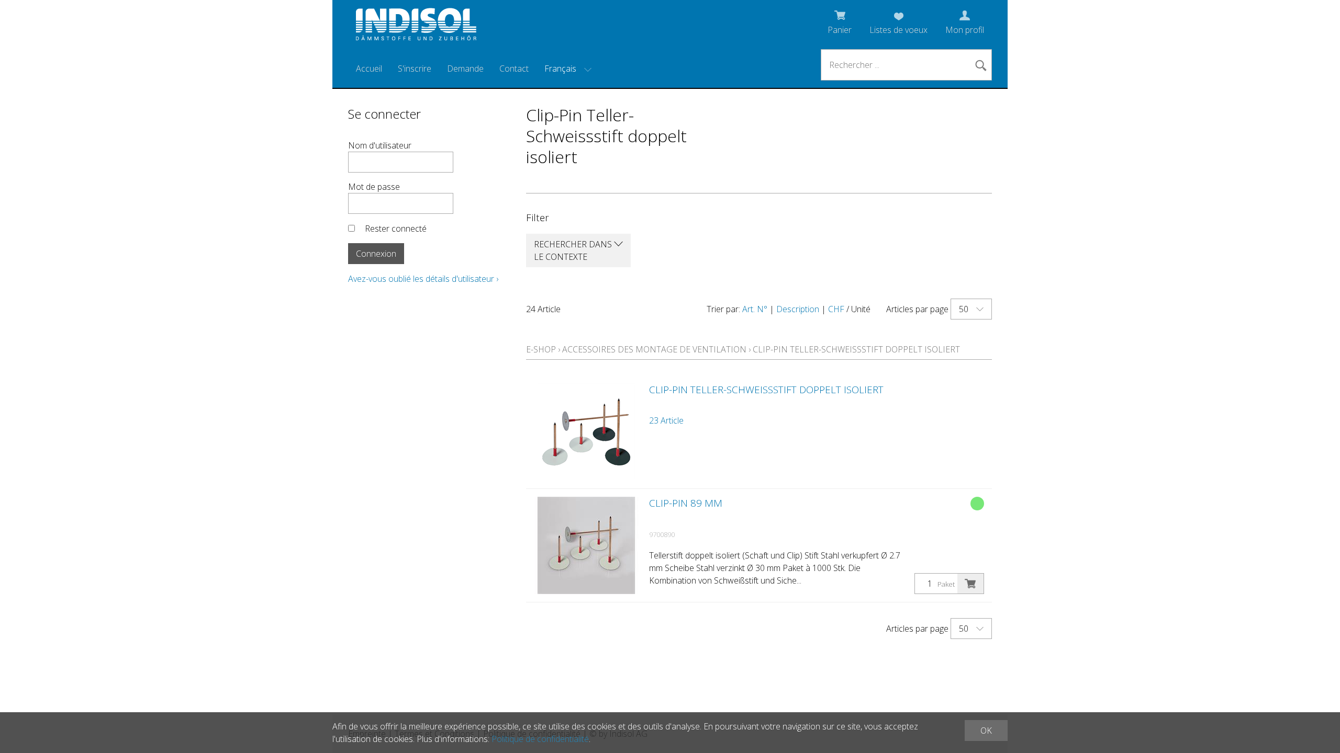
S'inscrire (414, 68)
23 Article (666, 420)
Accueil (369, 68)
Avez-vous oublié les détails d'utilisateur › (423, 278)
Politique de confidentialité (540, 739)
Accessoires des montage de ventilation (654, 349)
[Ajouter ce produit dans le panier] (970, 584)
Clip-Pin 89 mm (685, 503)
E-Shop (541, 349)
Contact (514, 68)
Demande (465, 68)
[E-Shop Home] (416, 27)
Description (797, 309)
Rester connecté (396, 228)
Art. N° (754, 309)
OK (986, 730)
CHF (836, 309)
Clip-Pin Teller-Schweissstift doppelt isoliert (856, 349)
